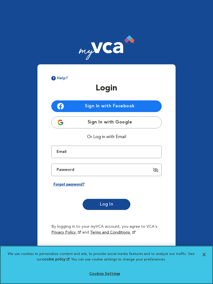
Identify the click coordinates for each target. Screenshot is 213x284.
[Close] (204, 254)
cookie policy (55, 259)
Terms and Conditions (110, 232)
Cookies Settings (104, 274)
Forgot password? (68, 184)
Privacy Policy (66, 232)
